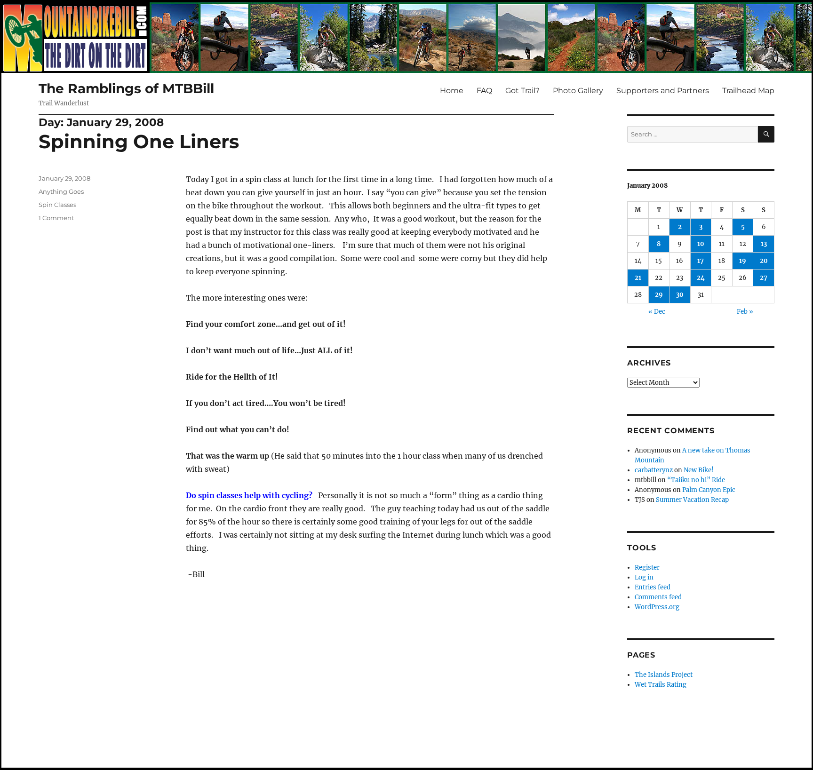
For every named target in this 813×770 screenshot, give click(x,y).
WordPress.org (657, 607)
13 (764, 244)
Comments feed (658, 597)
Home (451, 90)
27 (763, 278)
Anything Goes (61, 191)
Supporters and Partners (662, 90)
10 (700, 244)
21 (638, 278)
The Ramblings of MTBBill (126, 88)
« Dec (656, 312)
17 (700, 261)
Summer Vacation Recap (692, 500)
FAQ (484, 90)
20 (764, 261)
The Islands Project (664, 675)
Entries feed (652, 587)
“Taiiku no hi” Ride (696, 480)
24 (701, 278)
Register (647, 568)
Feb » (745, 312)
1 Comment (56, 218)
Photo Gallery (578, 90)
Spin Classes (57, 204)
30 (680, 295)
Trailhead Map (748, 90)
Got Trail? (522, 90)
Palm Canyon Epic (708, 490)
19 (742, 261)
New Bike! (699, 470)
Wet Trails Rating (660, 685)
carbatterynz (654, 470)
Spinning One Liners (139, 141)
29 (659, 295)
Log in (644, 577)
